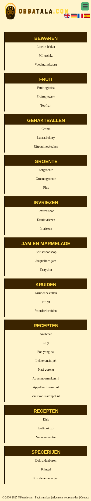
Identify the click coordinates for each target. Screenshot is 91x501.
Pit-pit (46, 302)
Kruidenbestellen (46, 293)
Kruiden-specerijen (45, 478)
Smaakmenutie (46, 437)
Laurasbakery (46, 137)
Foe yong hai (46, 352)
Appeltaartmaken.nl (46, 387)
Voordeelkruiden (46, 311)
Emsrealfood (46, 211)
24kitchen (45, 334)
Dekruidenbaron (45, 460)
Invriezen (46, 228)
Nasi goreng (46, 369)
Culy (46, 343)
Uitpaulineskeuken (46, 146)
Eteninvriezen (46, 220)
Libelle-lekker (46, 47)
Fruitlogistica (46, 88)
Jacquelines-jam (45, 261)
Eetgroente (46, 170)
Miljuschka (46, 55)
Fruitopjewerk (46, 96)
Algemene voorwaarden (65, 497)
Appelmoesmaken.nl (45, 378)
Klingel (46, 469)
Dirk (46, 419)
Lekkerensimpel (45, 360)
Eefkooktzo (45, 428)
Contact (84, 497)
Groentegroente (46, 179)
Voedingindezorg (46, 64)
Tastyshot (46, 269)
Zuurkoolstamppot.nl (46, 396)
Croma (46, 129)
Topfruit (45, 105)
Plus (46, 187)
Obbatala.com (25, 497)
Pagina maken (42, 497)
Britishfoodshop (45, 252)
